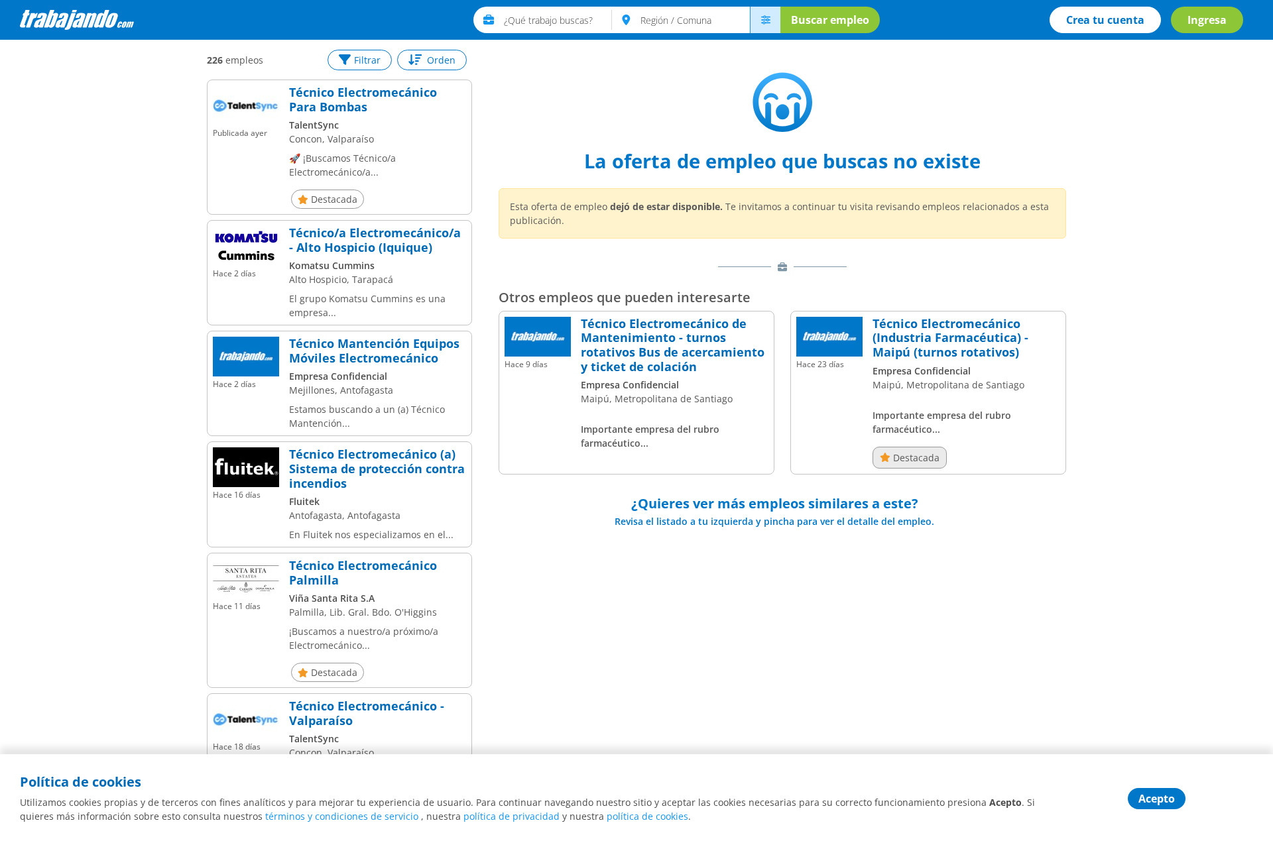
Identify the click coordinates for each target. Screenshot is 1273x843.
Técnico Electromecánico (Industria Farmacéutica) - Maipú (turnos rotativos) (950, 338)
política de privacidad (511, 816)
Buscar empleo (830, 20)
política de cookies (647, 816)
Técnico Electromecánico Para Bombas (363, 99)
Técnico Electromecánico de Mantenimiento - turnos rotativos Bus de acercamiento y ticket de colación (672, 345)
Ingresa (1207, 20)
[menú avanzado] (765, 20)
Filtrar (367, 60)
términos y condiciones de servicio (341, 816)
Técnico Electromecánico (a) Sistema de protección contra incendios (377, 468)
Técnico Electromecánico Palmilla (363, 573)
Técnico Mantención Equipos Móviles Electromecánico (374, 351)
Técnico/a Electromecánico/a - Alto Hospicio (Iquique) (375, 240)
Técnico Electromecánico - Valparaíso (366, 713)
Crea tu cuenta (1105, 20)
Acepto (1156, 798)
